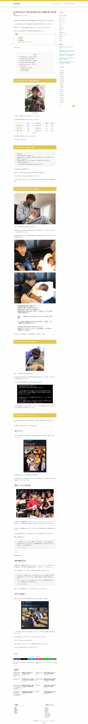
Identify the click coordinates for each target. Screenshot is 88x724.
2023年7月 (62, 87)
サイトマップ (48, 720)
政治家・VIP (62, 32)
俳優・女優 (62, 28)
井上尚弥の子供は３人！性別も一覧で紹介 (28, 56)
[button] (16, 659)
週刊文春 (46, 707)
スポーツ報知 (47, 715)
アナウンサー (62, 19)
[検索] (74, 0)
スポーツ (16, 15)
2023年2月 (62, 97)
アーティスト (62, 17)
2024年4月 (62, 70)
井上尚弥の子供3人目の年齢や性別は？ (28, 62)
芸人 (61, 38)
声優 (61, 30)
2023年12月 (62, 76)
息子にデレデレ (24, 66)
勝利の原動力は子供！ (26, 69)
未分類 (61, 36)
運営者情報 (35, 720)
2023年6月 (62, 89)
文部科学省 (16, 710)
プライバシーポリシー (41, 720)
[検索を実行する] (74, 106)
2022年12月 (62, 102)
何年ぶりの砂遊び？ (25, 70)
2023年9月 (62, 83)
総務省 (15, 707)
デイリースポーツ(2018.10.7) (22, 547)
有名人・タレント (63, 34)
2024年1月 (62, 74)
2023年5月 (62, 91)
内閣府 (15, 711)
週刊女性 (46, 710)
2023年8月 (62, 85)
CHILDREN (16, 3)
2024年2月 (62, 72)
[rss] (72, 0)
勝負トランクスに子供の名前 (27, 67)
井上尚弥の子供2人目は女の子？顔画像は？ (28, 60)
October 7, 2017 (39, 164)
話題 (61, 40)
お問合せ (52, 720)
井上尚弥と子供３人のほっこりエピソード (28, 64)
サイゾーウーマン (48, 714)
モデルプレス (47, 716)
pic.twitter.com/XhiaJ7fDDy (22, 162)
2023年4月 (62, 93)
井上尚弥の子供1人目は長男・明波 (27, 58)
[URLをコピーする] (52, 659)
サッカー (61, 21)
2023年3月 (62, 95)
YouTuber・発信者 (63, 15)
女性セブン (47, 711)
